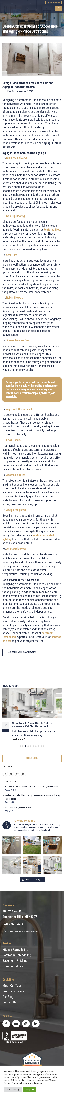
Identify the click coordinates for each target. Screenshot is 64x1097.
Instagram (17, 774)
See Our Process (13, 992)
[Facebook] (6, 1024)
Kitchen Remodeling (15, 950)
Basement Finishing (14, 961)
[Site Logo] (21, 6)
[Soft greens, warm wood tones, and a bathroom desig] (11, 845)
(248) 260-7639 (12, 925)
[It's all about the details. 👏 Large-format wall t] (32, 865)
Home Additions (12, 967)
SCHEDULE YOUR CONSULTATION (22, 652)
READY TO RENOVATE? (53, 2)
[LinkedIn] (36, 1024)
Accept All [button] (29, 1089)
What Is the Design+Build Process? (27, 723)
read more (17, 739)
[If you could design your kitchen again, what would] (52, 865)
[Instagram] (26, 1024)
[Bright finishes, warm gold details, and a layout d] (11, 865)
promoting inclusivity (14, 625)
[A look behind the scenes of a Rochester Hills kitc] (52, 845)
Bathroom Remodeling (16, 956)
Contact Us (9, 1003)
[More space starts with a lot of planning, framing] (32, 845)
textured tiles (52, 229)
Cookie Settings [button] (13, 1089)
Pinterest (11, 774)
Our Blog (7, 997)
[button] (58, 8)
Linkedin (23, 774)
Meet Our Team (12, 986)
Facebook (5, 774)
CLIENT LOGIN (32, 758)
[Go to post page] (32, 703)
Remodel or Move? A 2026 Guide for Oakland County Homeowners (31, 787)
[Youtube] (16, 1024)
